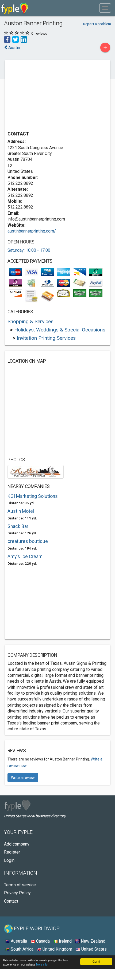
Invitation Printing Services (46, 338)
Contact (11, 901)
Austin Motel (20, 511)
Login (9, 860)
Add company (16, 844)
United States (93, 949)
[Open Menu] (105, 8)
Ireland (65, 941)
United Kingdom (56, 949)
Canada (42, 941)
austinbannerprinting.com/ (31, 231)
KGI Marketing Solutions (32, 496)
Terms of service (20, 884)
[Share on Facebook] (7, 39)
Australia (18, 941)
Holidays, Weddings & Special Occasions (59, 330)
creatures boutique (27, 541)
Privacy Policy (17, 892)
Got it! (96, 961)
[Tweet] (15, 39)
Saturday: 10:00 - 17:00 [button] (28, 250)
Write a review (23, 777)
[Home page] (15, 8)
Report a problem (97, 24)
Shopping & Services (30, 321)
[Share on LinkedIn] (24, 39)
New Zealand (92, 941)
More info (42, 964)
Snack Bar (17, 526)
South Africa (21, 949)
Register (12, 852)
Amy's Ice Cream (25, 556)
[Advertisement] (47, 96)
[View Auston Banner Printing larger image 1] (35, 471)
